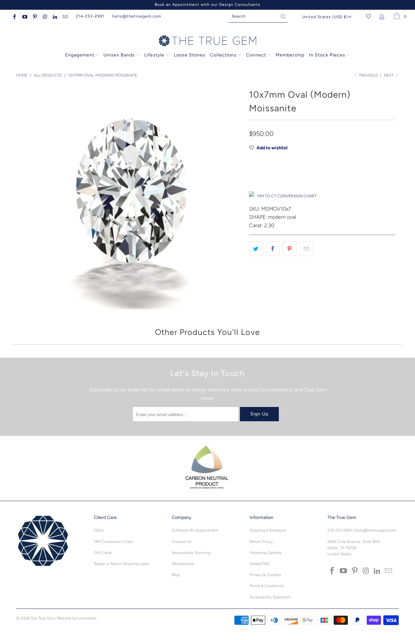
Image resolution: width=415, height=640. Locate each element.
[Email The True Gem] (64, 16)
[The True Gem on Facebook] (14, 16)
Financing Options (265, 552)
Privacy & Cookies (265, 574)
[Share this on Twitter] (256, 248)
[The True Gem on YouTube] (24, 16)
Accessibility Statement (270, 597)
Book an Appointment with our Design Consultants (207, 4)
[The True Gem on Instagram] (44, 16)
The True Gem (43, 618)
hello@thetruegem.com (136, 16)
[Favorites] (368, 16)
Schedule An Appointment (195, 530)
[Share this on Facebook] (273, 248)
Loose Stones (190, 55)
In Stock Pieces (328, 55)
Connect (256, 55)
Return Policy (261, 541)
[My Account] (383, 16)
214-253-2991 (90, 16)
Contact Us (182, 541)
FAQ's (99, 530)
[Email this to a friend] (307, 248)
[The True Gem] (207, 41)
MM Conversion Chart (113, 541)
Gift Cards (103, 552)
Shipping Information (268, 530)
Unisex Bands (119, 55)
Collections (224, 55)
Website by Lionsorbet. (77, 618)
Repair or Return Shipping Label (121, 563)
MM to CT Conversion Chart (287, 196)
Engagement (79, 55)
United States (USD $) (325, 17)
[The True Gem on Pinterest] (34, 16)
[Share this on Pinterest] (290, 248)
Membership (290, 55)
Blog (176, 574)
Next (389, 75)
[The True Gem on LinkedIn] (54, 16)
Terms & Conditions (267, 586)
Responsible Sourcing (191, 552)
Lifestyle (154, 55)
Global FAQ (259, 563)
